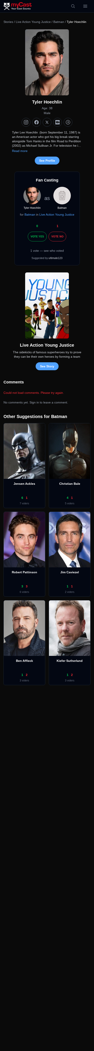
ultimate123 (56, 258)
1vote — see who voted (47, 250)
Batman (58, 22)
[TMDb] (68, 122)
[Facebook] (36, 122)
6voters (24, 592)
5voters (69, 503)
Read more (20, 151)
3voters (24, 680)
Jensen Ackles (24, 483)
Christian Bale (69, 483)
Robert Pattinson (24, 572)
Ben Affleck (24, 660)
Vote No (57, 236)
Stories (8, 22)
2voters (69, 592)
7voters (24, 503)
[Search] (73, 6)
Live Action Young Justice (33, 22)
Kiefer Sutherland (70, 660)
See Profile (47, 160)
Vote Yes (37, 236)
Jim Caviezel (69, 572)
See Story (47, 366)
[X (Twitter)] (47, 122)
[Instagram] (26, 122)
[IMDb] (57, 122)
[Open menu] (85, 6)
